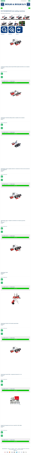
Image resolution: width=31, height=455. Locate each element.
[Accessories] (4, 29)
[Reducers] (19, 29)
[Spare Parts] (11, 29)
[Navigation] (2, 8)
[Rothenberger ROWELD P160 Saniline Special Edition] (15, 307)
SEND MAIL (12, 81)
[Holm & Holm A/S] (15, 4)
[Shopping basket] (29, 8)
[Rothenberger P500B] (15, 256)
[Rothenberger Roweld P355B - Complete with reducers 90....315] (15, 358)
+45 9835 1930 (5, 81)
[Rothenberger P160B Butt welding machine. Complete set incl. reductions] (15, 101)
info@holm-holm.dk (13, 449)
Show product (15, 82)
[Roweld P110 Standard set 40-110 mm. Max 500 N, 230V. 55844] (15, 409)
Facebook (15, 450)
